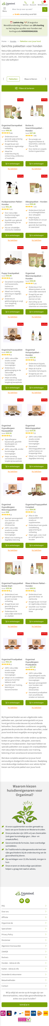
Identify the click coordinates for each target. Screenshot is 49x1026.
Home (4, 41)
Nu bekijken (12, 169)
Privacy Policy (7, 934)
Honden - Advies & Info (11, 963)
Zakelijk (5, 951)
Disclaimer (6, 940)
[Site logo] (8, 3)
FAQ (3, 905)
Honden (13, 41)
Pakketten (13, 79)
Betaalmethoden (8, 980)
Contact (5, 986)
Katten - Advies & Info (10, 968)
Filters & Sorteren (26, 88)
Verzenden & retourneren (11, 974)
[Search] (44, 9)
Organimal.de (7, 923)
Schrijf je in (24, 1004)
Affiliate (5, 917)
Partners (5, 957)
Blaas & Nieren (30, 79)
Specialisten (6, 928)
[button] (33, 3)
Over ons (5, 911)
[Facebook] (21, 900)
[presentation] (3, 79)
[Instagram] (27, 900)
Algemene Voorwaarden (11, 946)
